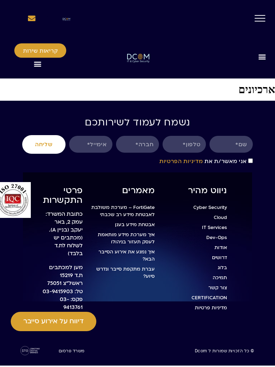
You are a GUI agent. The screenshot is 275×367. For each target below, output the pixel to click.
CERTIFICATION (209, 298)
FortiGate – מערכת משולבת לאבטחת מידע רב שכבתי (123, 211)
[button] (262, 56)
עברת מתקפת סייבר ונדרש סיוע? (125, 273)
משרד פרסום (72, 351)
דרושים (219, 257)
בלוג (222, 267)
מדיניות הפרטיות (181, 161)
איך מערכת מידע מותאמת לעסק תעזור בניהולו (126, 238)
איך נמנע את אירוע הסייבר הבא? (126, 255)
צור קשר (217, 288)
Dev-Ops (216, 237)
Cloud (220, 217)
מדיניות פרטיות (211, 308)
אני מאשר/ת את (203, 161)
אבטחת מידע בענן (135, 224)
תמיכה (220, 278)
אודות (220, 247)
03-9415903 (58, 291)
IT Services (214, 227)
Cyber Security (210, 207)
